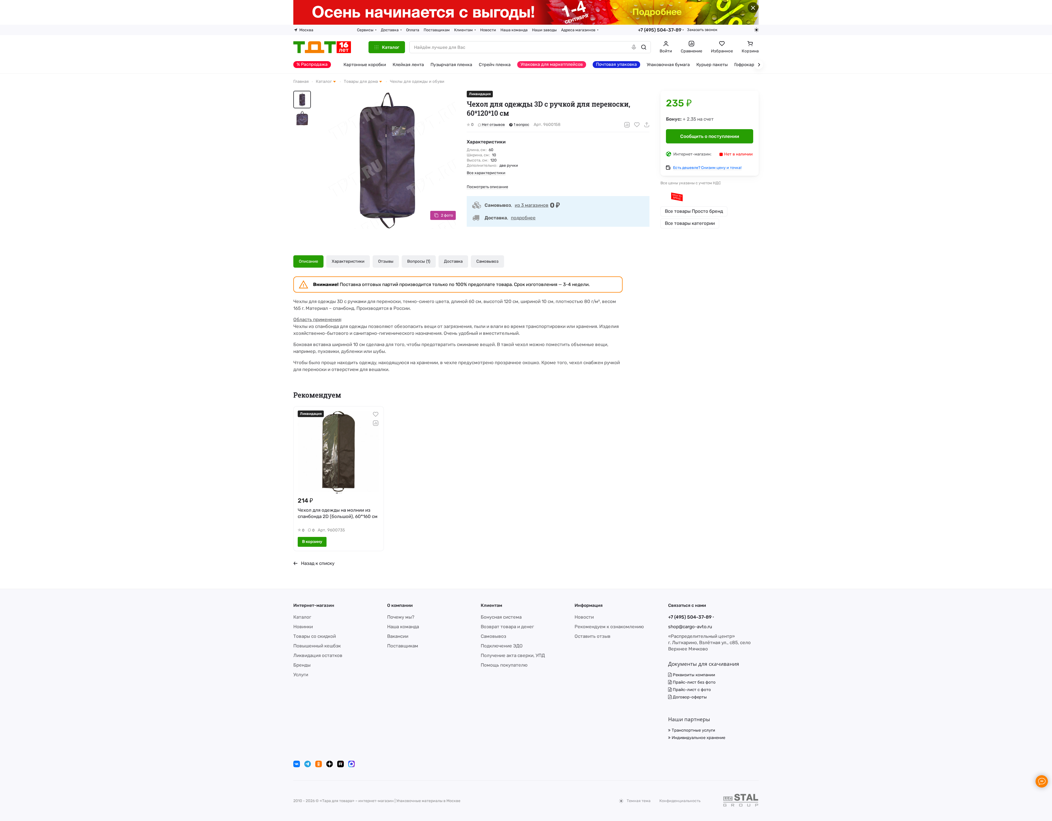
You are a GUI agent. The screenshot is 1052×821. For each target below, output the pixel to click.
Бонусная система (501, 617)
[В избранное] (637, 125)
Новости (584, 617)
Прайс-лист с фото (691, 689)
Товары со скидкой (314, 636)
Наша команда (403, 626)
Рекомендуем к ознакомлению (609, 626)
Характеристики (348, 261)
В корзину (312, 541)
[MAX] (351, 764)
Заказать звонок (702, 29)
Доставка (453, 261)
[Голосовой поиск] (634, 47)
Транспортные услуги (693, 730)
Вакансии (397, 636)
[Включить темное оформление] (756, 30)
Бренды (302, 665)
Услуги (300, 674)
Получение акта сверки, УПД (513, 655)
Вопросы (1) (418, 261)
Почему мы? (400, 617)
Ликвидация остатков (317, 655)
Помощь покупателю (504, 665)
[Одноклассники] (318, 764)
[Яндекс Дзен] (329, 764)
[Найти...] (644, 47)
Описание (308, 261)
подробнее (523, 217)
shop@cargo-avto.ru (690, 626)
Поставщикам (402, 646)
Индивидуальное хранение (698, 737)
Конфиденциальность (680, 801)
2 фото (447, 215)
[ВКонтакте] (296, 764)
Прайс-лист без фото (694, 682)
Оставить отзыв (593, 636)
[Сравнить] (627, 125)
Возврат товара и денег (507, 626)
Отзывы (385, 261)
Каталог (302, 617)
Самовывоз (487, 261)
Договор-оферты (689, 697)
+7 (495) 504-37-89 (659, 30)
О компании (400, 605)
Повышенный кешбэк (317, 646)
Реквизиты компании (693, 674)
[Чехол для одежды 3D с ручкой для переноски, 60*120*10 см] (386, 160)
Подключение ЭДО (502, 646)
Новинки (303, 626)
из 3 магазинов (531, 205)
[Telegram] (307, 764)
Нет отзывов (493, 124)
